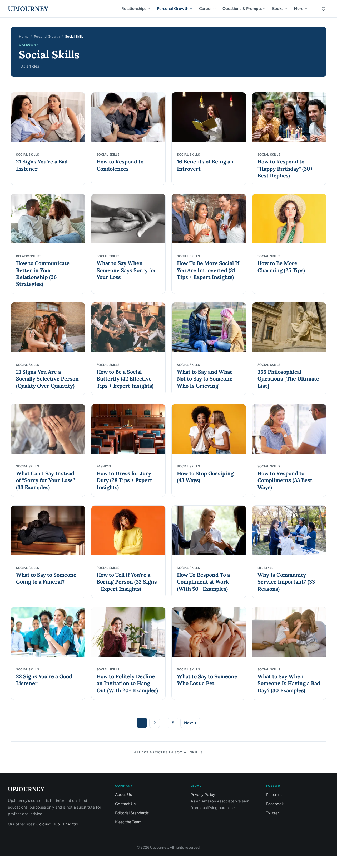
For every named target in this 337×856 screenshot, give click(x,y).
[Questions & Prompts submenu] (266, 9)
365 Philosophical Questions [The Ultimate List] (288, 378)
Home (23, 37)
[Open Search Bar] (324, 8)
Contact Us (125, 803)
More (299, 8)
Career (205, 8)
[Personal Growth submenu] (193, 9)
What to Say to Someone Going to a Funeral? (46, 578)
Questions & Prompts (242, 8)
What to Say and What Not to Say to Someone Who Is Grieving (204, 378)
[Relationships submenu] (151, 9)
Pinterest (274, 794)
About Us (123, 794)
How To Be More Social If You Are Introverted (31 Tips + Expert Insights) (208, 270)
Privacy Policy (203, 794)
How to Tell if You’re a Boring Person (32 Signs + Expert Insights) (127, 581)
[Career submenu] (217, 9)
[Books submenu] (288, 9)
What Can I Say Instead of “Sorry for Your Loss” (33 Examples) (45, 480)
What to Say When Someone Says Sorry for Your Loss (126, 270)
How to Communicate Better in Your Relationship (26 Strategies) (43, 273)
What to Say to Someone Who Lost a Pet (207, 679)
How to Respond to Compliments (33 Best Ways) (284, 480)
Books (277, 8)
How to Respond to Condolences (120, 165)
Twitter (272, 813)
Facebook (275, 803)
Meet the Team (128, 822)
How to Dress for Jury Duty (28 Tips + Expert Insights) (124, 480)
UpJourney (28, 8)
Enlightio (70, 824)
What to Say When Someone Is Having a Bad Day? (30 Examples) (288, 683)
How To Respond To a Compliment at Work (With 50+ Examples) (203, 581)
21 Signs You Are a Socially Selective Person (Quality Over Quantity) (47, 378)
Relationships (133, 8)
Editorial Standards (132, 813)
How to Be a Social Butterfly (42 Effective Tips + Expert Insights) (125, 378)
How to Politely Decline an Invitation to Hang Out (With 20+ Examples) (127, 683)
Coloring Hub (48, 824)
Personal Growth (173, 8)
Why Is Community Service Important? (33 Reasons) (286, 581)
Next (190, 722)
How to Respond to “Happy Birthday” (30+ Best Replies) (285, 168)
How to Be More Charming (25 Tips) (281, 266)
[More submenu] (308, 9)
